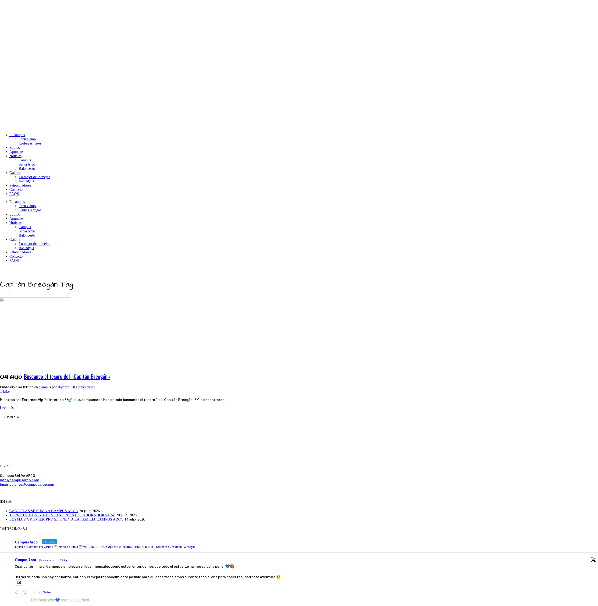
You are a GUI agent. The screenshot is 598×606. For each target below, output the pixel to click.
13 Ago (64, 560)
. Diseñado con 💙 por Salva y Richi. (60, 600)
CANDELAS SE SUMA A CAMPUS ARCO (43, 511)
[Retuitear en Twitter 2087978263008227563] (27, 592)
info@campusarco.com (19, 480)
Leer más (7, 408)
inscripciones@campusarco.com (27, 484)
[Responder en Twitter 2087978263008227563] (18, 592)
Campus (45, 387)
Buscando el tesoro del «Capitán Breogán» (67, 376)
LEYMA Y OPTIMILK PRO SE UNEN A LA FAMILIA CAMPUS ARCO (66, 519)
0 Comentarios (84, 387)
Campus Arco (25, 560)
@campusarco (46, 560)
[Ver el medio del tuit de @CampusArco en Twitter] (19, 582)
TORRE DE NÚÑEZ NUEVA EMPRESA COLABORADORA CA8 (62, 515)
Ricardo (63, 387)
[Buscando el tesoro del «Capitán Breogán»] (35, 332)
